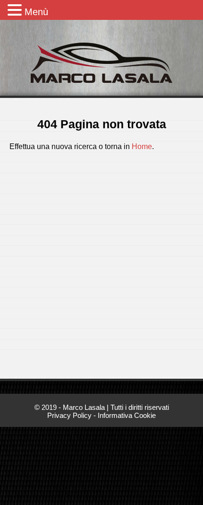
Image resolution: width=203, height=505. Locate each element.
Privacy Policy (69, 415)
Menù (36, 12)
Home (142, 146)
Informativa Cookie (127, 415)
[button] (16, 9)
